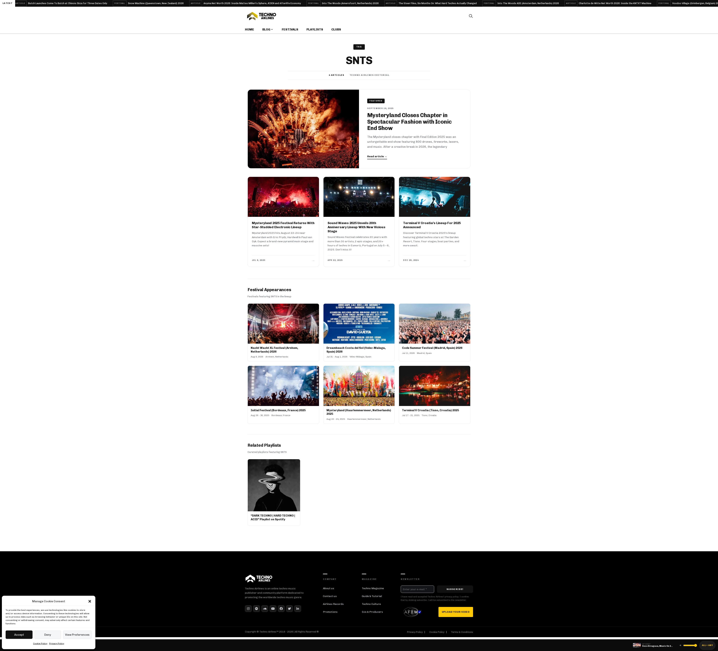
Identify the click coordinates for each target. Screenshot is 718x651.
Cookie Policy (40, 643)
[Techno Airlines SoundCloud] (264, 608)
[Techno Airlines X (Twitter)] (289, 608)
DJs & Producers (372, 611)
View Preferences (77, 634)
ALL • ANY (707, 645)
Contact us (330, 596)
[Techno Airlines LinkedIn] (297, 608)
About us (328, 588)
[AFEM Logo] (413, 612)
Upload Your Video (456, 611)
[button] (90, 601)
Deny (47, 634)
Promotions (330, 611)
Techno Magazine (373, 588)
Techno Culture (371, 604)
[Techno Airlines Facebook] (281, 608)
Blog (266, 29)
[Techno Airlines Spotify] (256, 608)
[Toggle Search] (471, 16)
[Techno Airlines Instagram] (248, 608)
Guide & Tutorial (372, 596)
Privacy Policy (56, 643)
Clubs (336, 29)
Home (249, 29)
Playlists (314, 29)
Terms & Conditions (462, 632)
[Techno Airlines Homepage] (259, 578)
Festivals (290, 29)
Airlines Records (333, 604)
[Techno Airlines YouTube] (273, 608)
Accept (19, 634)
